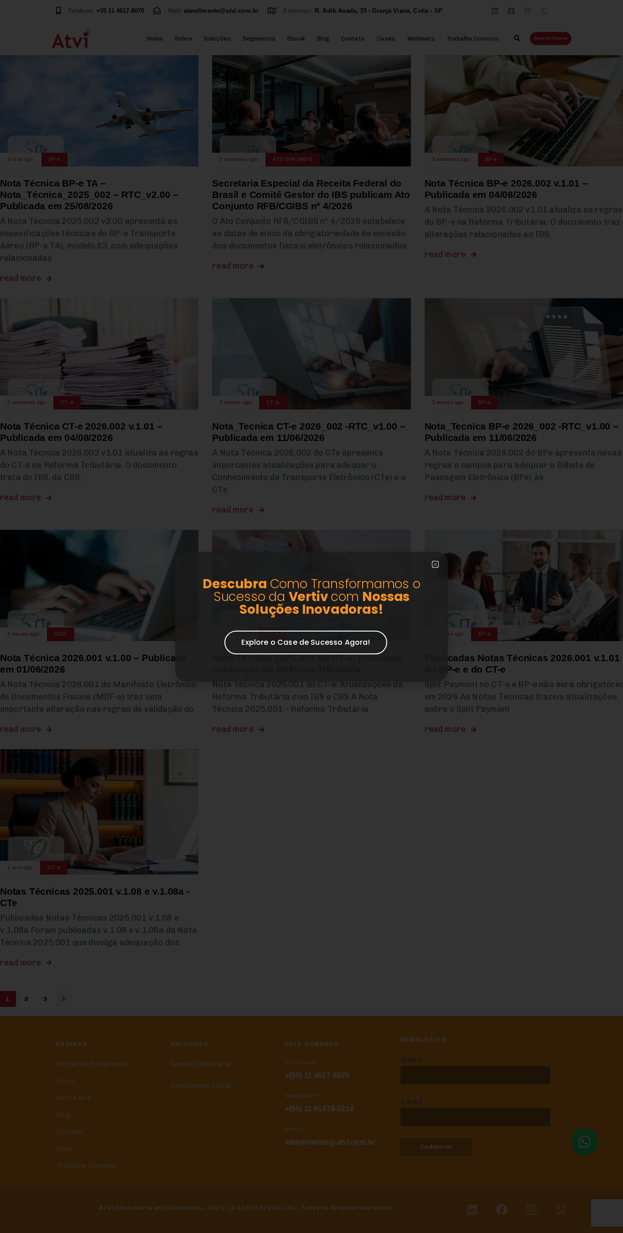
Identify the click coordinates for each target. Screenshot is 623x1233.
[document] (311, 616)
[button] (435, 564)
